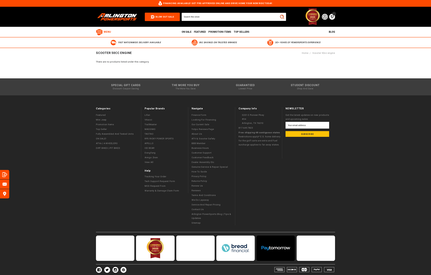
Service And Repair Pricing (206, 204)
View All (149, 162)
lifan (147, 115)
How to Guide (199, 171)
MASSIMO (150, 129)
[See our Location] (4, 193)
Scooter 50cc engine (323, 53)
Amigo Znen (151, 157)
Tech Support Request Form (160, 181)
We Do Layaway (200, 200)
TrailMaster (151, 124)
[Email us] (4, 184)
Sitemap (196, 223)
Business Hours (200, 148)
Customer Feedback (203, 157)
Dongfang (150, 152)
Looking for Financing (204, 119)
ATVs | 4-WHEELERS (107, 143)
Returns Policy (199, 181)
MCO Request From (155, 186)
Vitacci (148, 119)
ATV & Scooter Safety (203, 138)
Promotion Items (105, 124)
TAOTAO (149, 134)
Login (324, 17)
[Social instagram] (115, 270)
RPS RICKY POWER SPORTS (159, 138)
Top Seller (101, 129)
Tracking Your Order (155, 176)
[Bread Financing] (236, 248)
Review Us (197, 186)
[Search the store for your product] (282, 16)
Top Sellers (241, 31)
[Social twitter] (107, 270)
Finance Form (199, 115)
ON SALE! (101, 138)
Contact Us (198, 209)
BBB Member (199, 143)
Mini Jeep (101, 119)
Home (305, 53)
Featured (200, 31)
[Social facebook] (99, 270)
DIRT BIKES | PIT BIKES (108, 148)
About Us (197, 134)
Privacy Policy (199, 176)
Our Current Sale (200, 124)
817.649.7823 (246, 128)
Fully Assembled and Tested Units (115, 134)
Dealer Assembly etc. (203, 162)
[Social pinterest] (123, 270)
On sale (186, 31)
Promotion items (219, 31)
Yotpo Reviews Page (203, 129)
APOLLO (149, 143)
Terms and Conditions (204, 195)
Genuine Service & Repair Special (210, 167)
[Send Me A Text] (4, 174)
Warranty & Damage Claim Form (162, 190)
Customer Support (202, 152)
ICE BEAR (150, 148)
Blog (332, 31)
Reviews (196, 190)
